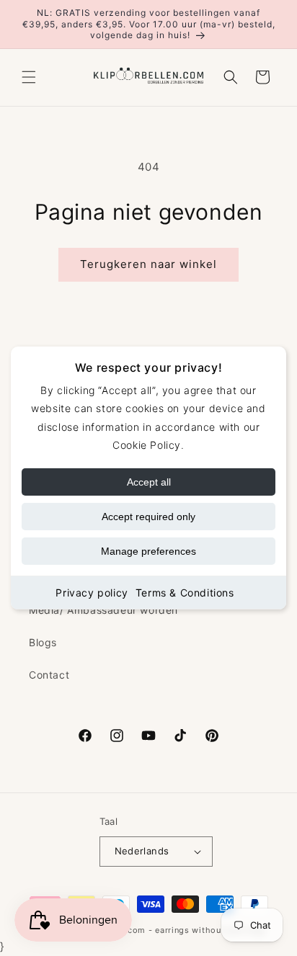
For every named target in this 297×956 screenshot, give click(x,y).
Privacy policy (92, 592)
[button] (29, 77)
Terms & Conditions (185, 592)
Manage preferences (148, 551)
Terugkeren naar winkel (148, 264)
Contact (49, 675)
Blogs (43, 642)
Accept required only (148, 516)
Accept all (149, 482)
